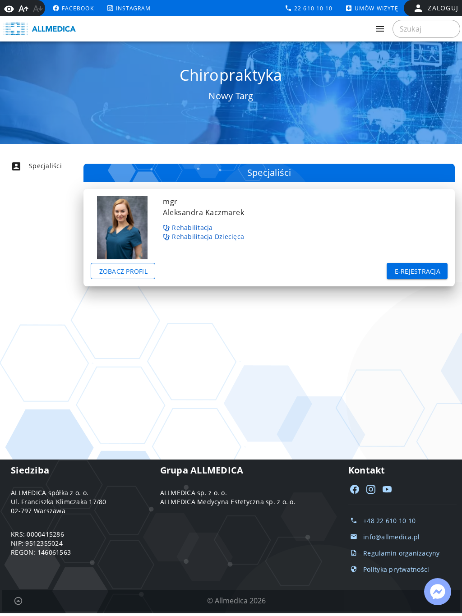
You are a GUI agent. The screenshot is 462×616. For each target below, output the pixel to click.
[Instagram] (371, 489)
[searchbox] (426, 29)
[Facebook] (354, 489)
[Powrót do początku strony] (18, 600)
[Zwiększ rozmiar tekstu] (23, 8)
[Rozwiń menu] (380, 29)
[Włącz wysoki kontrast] (9, 8)
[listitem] (52, 166)
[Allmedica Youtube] (387, 489)
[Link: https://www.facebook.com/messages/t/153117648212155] (437, 591)
